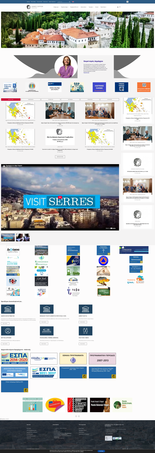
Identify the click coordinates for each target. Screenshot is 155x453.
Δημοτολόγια (83, 316)
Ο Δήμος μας (56, 7)
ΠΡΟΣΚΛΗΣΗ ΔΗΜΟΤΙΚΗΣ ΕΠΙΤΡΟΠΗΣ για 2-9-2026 (137, 171)
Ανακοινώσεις (83, 7)
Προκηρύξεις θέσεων (83, 430)
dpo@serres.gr (56, 436)
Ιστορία (96, 7)
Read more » (5, 323)
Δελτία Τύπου (10, 99)
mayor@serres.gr (64, 434)
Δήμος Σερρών (32, 448)
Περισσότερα (103, 7)
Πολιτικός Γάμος (84, 337)
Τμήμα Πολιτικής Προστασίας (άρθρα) (12, 120)
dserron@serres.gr (68, 433)
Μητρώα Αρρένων (6, 337)
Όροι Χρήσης (29, 428)
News (21, 120)
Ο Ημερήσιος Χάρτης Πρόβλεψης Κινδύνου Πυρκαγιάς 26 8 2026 (100, 149)
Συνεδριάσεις (90, 99)
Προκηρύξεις (50, 99)
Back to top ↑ (37, 448)
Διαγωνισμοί (70, 99)
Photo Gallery (33, 1)
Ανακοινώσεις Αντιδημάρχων (84, 434)
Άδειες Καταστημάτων (7, 316)
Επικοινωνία (45, 1)
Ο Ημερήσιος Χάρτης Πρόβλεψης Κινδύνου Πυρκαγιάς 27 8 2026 (20, 149)
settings (81, 451)
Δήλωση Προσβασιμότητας (31, 430)
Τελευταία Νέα (39, 1)
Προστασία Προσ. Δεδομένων (32, 432)
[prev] (4, 31)
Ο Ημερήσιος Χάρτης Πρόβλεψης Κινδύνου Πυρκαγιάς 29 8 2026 (20, 122)
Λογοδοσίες (109, 99)
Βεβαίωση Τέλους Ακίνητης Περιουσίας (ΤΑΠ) (53, 316)
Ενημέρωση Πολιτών (74, 7)
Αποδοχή (101, 451)
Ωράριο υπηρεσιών (52, 1)
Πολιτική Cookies (30, 434)
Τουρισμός (91, 7)
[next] (151, 31)
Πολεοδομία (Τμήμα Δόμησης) (49, 337)
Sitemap (28, 1)
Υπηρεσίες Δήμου (64, 7)
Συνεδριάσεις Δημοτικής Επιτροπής (137, 168)
